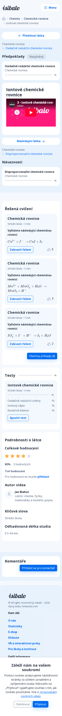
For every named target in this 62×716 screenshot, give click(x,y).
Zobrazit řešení (20, 250)
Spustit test (18, 418)
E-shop (12, 632)
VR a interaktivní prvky (24, 643)
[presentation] (18, 241)
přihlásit (43, 477)
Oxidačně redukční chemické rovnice (29, 48)
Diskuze (13, 638)
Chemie (14, 19)
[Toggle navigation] (50, 7)
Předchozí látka (33, 35)
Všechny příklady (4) (42, 356)
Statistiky (15, 626)
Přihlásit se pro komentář (38, 568)
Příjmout (40, 704)
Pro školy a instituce (22, 649)
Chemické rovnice (36, 19)
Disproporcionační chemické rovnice (29, 154)
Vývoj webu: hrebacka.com (23, 606)
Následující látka (29, 141)
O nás (12, 620)
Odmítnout (23, 704)
